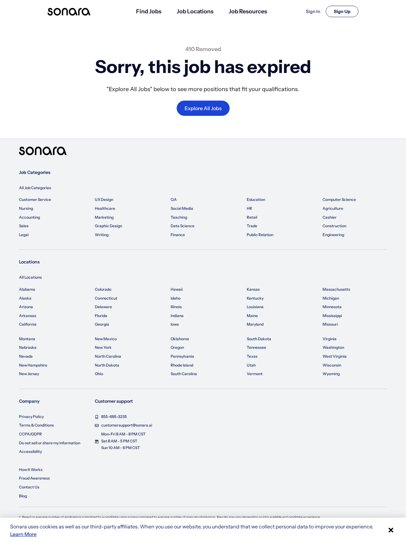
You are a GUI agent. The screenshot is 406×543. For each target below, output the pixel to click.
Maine (252, 315)
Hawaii (177, 289)
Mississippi (332, 315)
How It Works (31, 469)
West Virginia (335, 356)
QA (174, 199)
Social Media (182, 208)
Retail (252, 217)
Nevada (26, 356)
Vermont (255, 373)
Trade (252, 225)
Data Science (182, 225)
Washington (333, 347)
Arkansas (27, 315)
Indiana (177, 315)
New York (103, 347)
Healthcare (105, 208)
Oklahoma (180, 338)
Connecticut (106, 298)
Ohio (99, 373)
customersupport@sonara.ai (126, 425)
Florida (101, 315)
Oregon (177, 347)
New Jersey (29, 373)
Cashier (330, 217)
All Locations (30, 277)
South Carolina (184, 373)
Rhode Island (182, 365)
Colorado (103, 289)
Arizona (26, 306)
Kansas (253, 289)
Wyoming (331, 373)
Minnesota (332, 306)
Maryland (255, 324)
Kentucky (255, 298)
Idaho (175, 298)
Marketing (104, 217)
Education (256, 199)
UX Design (104, 199)
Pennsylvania (182, 356)
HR (249, 208)
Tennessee (256, 347)
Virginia (330, 338)
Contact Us (29, 487)
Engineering (333, 234)
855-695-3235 (114, 416)
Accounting (29, 217)
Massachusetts (336, 289)
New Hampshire (33, 365)
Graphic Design (108, 225)
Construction (334, 225)
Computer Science (339, 199)
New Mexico (106, 338)
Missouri (330, 324)
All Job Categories (35, 187)
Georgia (102, 324)
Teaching (179, 217)
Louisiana (255, 306)
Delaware (103, 306)
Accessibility (30, 451)
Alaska (25, 298)
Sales (24, 225)
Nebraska (27, 347)
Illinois (176, 306)
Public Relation (260, 234)
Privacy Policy (31, 416)
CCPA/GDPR (30, 434)
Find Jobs (148, 11)
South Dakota (259, 338)
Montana (27, 338)
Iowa (175, 324)
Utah (251, 365)
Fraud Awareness (34, 478)
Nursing (26, 208)
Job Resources (248, 11)
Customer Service (35, 199)
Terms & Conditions (36, 425)
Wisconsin (332, 365)
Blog (23, 495)
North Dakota (107, 365)
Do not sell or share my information (49, 442)
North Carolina (108, 356)
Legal (24, 234)
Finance (178, 234)
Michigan (331, 298)
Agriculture (333, 208)
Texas (252, 356)
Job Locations (195, 11)
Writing (101, 234)
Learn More (23, 534)
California (27, 324)
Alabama (27, 289)
